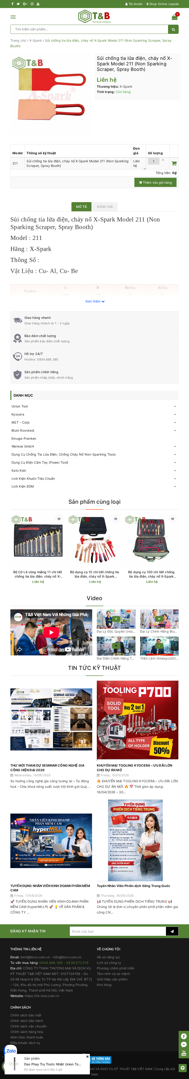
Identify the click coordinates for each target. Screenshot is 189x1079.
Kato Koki (19, 470)
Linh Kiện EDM (23, 486)
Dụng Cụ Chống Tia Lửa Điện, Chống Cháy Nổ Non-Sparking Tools (63, 454)
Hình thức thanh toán (26, 1037)
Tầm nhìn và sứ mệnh (113, 974)
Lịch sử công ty (109, 963)
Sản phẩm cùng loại (94, 501)
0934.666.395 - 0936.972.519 (64, 963)
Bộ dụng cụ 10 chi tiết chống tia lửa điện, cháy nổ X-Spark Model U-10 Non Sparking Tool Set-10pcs (94, 574)
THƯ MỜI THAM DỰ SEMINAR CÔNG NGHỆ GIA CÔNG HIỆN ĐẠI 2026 (47, 767)
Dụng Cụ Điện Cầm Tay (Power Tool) (40, 462)
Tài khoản (135, 4)
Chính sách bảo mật (25, 1015)
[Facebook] (184, 1036)
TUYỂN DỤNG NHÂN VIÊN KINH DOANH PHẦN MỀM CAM (50, 888)
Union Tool (20, 406)
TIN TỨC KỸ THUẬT (94, 668)
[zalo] (10, 1051)
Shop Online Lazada (163, 4)
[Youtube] (184, 1053)
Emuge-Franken (24, 438)
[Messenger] (184, 1045)
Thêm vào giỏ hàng (157, 182)
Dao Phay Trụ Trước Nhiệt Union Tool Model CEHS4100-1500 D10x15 (77, 1064)
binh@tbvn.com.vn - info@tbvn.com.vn (51, 957)
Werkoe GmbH (23, 446)
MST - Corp (21, 422)
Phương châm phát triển (116, 968)
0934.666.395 (47, 359)
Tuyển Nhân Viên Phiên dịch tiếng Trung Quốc (133, 886)
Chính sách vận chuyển (28, 1026)
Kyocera (18, 414)
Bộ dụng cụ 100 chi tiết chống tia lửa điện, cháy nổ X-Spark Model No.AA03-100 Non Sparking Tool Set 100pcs (151, 574)
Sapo (94, 1074)
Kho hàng (104, 985)
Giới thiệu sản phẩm (112, 979)
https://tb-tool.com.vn (42, 996)
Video (94, 598)
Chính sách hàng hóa (26, 1032)
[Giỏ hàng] (174, 18)
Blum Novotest (23, 430)
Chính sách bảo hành (26, 1021)
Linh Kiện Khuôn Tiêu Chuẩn (33, 478)
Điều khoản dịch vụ (25, 1043)
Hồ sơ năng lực (108, 957)
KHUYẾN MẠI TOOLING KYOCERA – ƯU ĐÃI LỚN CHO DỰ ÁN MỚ (134, 767)
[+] (162, 159)
